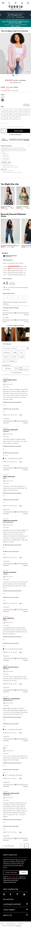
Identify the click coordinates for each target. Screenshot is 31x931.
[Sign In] (21, 3)
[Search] (9, 3)
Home (1, 28)
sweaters (22, 28)
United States (9, 899)
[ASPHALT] (2, 100)
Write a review (22, 80)
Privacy (2, 923)
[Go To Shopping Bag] (28, 3)
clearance (11, 28)
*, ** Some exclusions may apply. (11, 925)
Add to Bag (18, 131)
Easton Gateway (16, 126)
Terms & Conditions (10, 923)
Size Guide (27, 105)
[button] (13, 75)
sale (6, 28)
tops (17, 28)
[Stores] (15, 3)
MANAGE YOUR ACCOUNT (9, 882)
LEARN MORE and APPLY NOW (10, 880)
